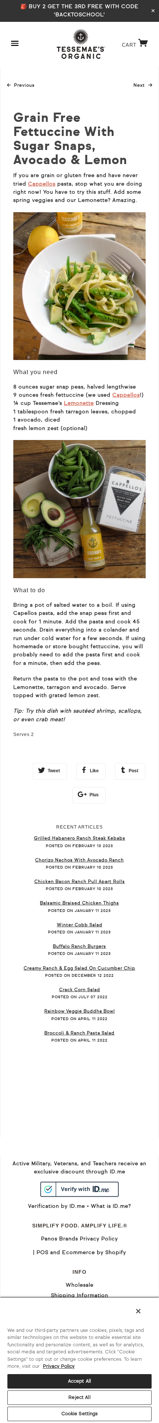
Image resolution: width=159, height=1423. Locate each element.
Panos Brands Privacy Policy (79, 1239)
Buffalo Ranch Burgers (79, 946)
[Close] (138, 1311)
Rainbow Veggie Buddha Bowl (79, 1011)
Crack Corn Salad (79, 990)
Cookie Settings (79, 1414)
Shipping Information (79, 1295)
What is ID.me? (111, 1206)
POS (42, 1252)
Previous (24, 85)
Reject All (79, 1397)
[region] (79, 1360)
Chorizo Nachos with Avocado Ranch (79, 860)
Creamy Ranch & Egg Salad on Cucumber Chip (79, 968)
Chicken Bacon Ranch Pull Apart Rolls (79, 882)
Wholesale (80, 1285)
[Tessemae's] (81, 44)
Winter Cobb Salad (79, 925)
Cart (137, 45)
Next (142, 85)
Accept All (79, 1381)
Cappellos (41, 184)
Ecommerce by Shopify (94, 1252)
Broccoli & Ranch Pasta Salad (79, 1033)
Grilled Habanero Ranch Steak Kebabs (79, 838)
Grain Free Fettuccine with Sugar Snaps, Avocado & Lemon (70, 139)
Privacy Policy (59, 1366)
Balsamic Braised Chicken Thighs (79, 903)
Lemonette (79, 403)
